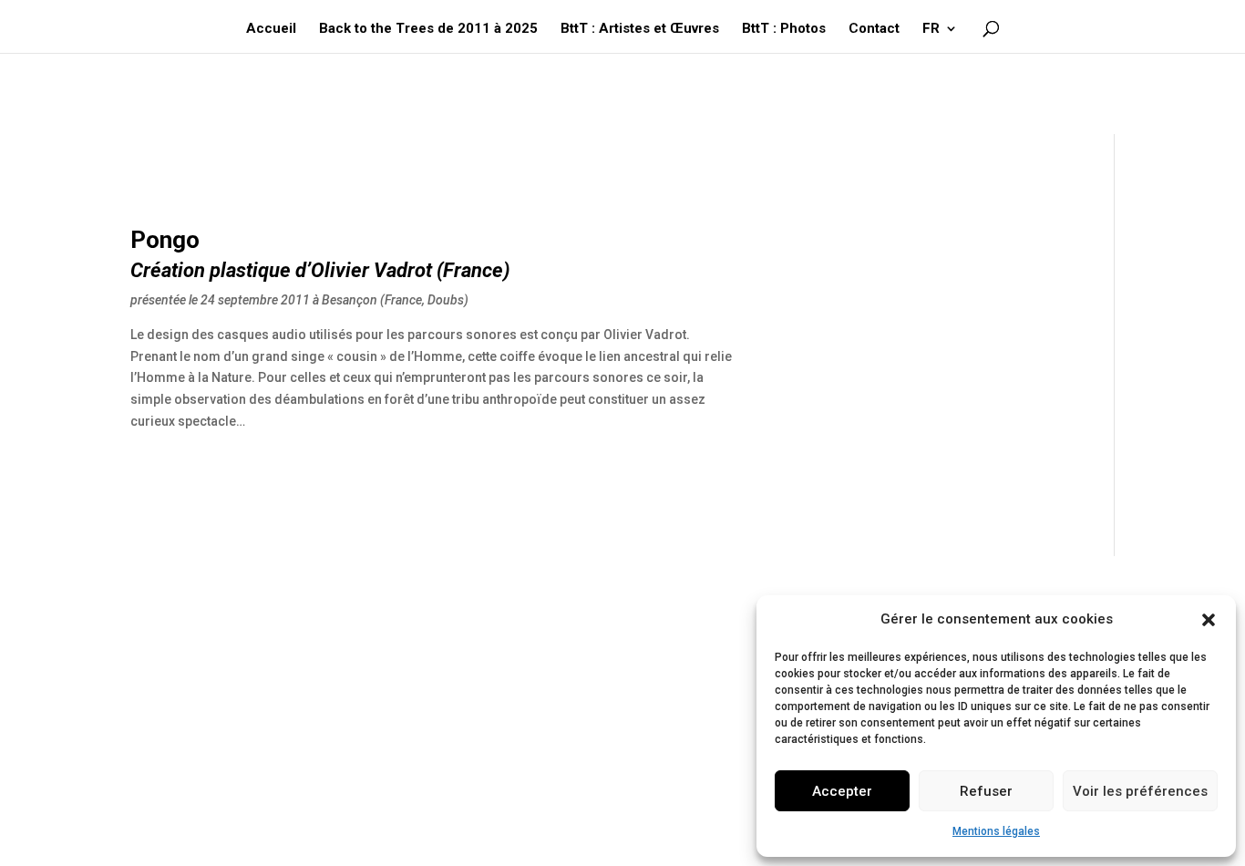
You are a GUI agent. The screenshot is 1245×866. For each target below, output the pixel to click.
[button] (1208, 620)
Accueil (271, 29)
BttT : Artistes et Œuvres (640, 29)
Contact (874, 29)
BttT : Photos (784, 29)
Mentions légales (996, 831)
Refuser (986, 791)
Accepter (842, 791)
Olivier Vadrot (371, 270)
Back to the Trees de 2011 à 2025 (428, 29)
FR (931, 29)
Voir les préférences (1140, 791)
